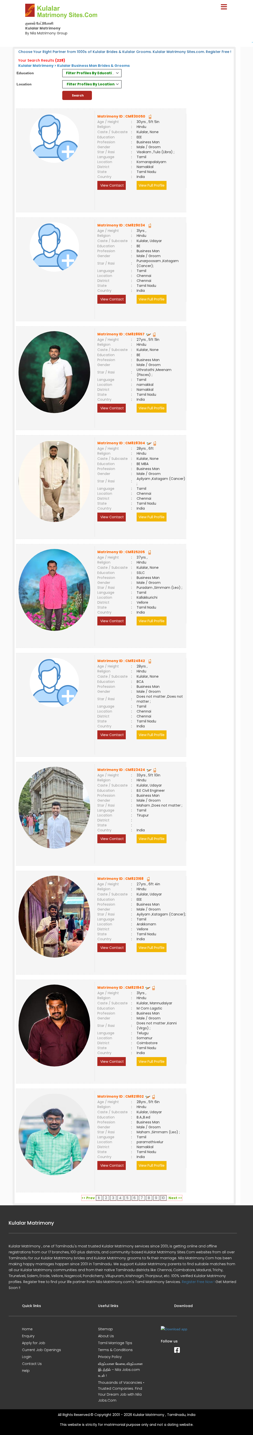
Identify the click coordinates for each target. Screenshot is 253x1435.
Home (27, 1329)
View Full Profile (152, 185)
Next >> (175, 1197)
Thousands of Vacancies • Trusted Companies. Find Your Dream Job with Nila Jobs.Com (121, 1391)
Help (26, 1370)
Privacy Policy (110, 1356)
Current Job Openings (41, 1349)
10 (163, 1197)
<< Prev (88, 1197)
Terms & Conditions (115, 1349)
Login (26, 1356)
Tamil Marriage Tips (115, 1342)
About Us (106, 1336)
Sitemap (105, 1329)
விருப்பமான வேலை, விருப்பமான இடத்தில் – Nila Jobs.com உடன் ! (120, 1369)
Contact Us (32, 1363)
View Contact (111, 185)
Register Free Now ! (198, 1281)
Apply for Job (33, 1342)
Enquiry (28, 1336)
